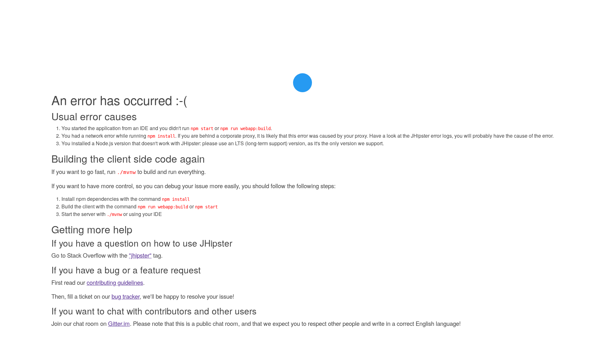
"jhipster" (140, 255)
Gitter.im (119, 323)
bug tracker (126, 296)
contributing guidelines (115, 282)
